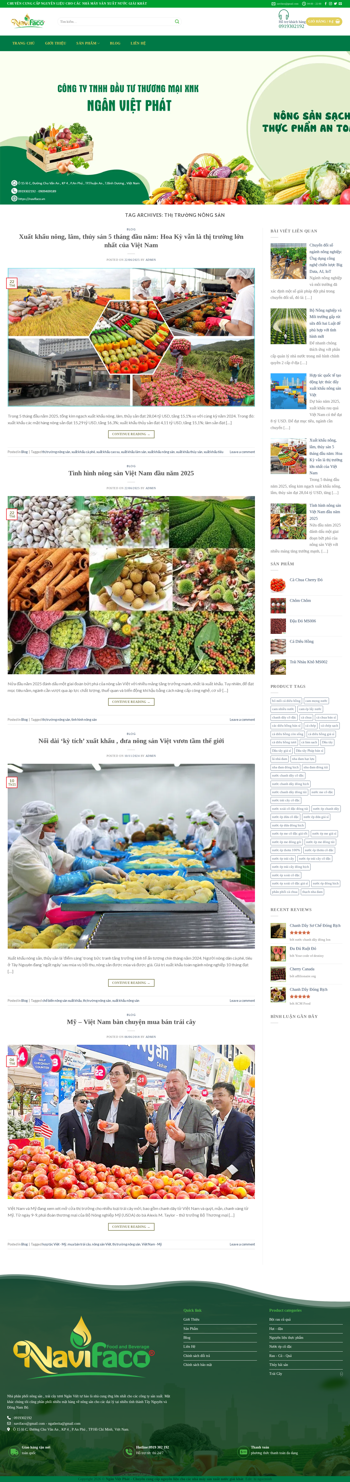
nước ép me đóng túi (320, 842)
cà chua (306, 717)
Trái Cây (275, 1374)
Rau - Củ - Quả (280, 1356)
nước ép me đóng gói (286, 842)
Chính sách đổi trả (196, 1356)
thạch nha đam (312, 892)
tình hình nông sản (84, 719)
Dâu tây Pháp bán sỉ (309, 751)
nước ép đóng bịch (326, 883)
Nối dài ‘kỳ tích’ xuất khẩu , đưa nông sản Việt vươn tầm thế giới (131, 741)
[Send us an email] (340, 4)
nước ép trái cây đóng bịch (290, 867)
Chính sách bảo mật (197, 1365)
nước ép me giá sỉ (324, 833)
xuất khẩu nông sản (161, 452)
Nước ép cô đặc (280, 1347)
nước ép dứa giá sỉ (316, 817)
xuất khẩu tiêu (213, 452)
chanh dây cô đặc (284, 717)
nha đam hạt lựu (303, 759)
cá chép (310, 725)
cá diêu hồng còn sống (287, 734)
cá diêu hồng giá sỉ (321, 734)
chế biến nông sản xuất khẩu (62, 1000)
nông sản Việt (101, 1244)
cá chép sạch (329, 725)
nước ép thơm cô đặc (319, 850)
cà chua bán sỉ (326, 717)
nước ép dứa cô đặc (285, 817)
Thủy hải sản (278, 1365)
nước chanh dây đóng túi (289, 792)
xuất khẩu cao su (108, 452)
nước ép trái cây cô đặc (315, 858)
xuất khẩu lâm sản (133, 452)
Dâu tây (327, 742)
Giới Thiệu (55, 43)
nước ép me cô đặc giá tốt (289, 833)
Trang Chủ (23, 43)
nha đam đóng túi (316, 767)
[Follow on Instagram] (330, 4)
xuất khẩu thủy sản (189, 452)
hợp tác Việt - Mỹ (54, 1244)
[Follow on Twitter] (335, 4)
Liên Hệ (138, 43)
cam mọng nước (316, 701)
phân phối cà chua (284, 892)
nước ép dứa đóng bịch (288, 825)
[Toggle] (341, 1374)
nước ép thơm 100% (286, 850)
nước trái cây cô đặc (286, 800)
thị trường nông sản (56, 452)
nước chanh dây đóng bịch (290, 784)
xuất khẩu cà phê (83, 452)
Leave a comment (242, 452)
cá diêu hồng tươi (284, 742)
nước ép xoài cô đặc (286, 875)
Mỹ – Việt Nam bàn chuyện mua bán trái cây (131, 1022)
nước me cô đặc (322, 792)
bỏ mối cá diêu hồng (286, 701)
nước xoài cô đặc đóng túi (290, 809)
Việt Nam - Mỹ (152, 1244)
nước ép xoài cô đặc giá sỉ (290, 883)
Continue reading (131, 434)
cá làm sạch (309, 742)
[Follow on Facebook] (325, 4)
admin (151, 259)
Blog (115, 43)
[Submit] (177, 21)
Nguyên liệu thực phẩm (286, 1338)
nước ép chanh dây (326, 809)
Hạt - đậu (276, 1329)
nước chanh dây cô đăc (288, 775)
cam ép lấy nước (310, 709)
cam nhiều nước (283, 709)
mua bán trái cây (79, 1244)
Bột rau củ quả (280, 1319)
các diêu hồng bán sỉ (286, 725)
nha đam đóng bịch (285, 767)
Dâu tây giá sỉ (281, 751)
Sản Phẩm (86, 43)
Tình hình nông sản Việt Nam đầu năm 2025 (131, 473)
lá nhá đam (279, 759)
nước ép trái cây (283, 858)
